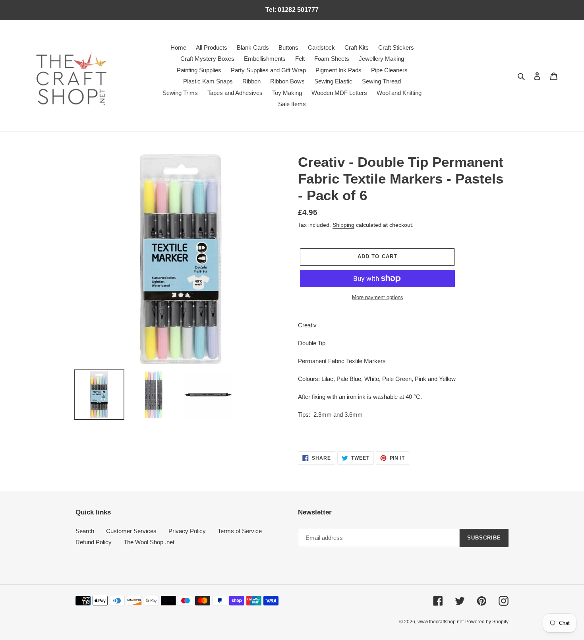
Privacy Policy (187, 531)
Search (84, 531)
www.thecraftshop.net (441, 622)
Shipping (343, 225)
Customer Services (131, 531)
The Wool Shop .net (149, 542)
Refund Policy (93, 542)
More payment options (377, 297)
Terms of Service (240, 531)
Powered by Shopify (487, 622)
